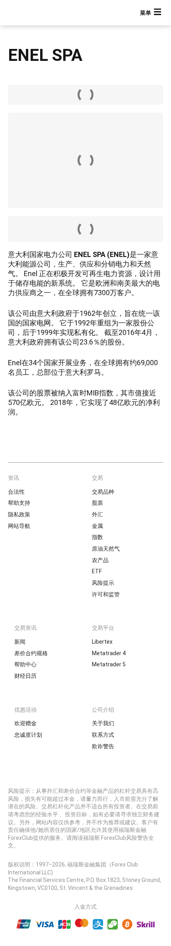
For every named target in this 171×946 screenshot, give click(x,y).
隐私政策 (19, 514)
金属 (97, 526)
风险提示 (103, 583)
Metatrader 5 (109, 664)
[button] (151, 13)
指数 (97, 537)
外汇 (97, 514)
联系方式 (103, 735)
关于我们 (103, 723)
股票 (97, 503)
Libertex (102, 641)
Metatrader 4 (109, 653)
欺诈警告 (103, 746)
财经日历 (25, 676)
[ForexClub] (34, 12)
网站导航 (19, 526)
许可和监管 (106, 594)
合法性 (16, 492)
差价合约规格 (31, 653)
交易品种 (103, 492)
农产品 (100, 560)
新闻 (19, 641)
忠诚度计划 (28, 735)
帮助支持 (19, 503)
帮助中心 (25, 664)
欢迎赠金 (25, 723)
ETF (97, 571)
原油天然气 (106, 548)
